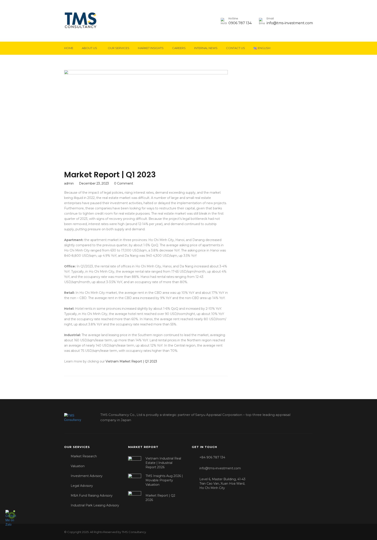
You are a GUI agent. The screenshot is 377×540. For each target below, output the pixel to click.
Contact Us (235, 48)
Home (68, 48)
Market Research (84, 456)
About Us (89, 48)
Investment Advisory (87, 476)
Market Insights (151, 48)
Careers (179, 48)
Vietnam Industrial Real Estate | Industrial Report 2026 (163, 462)
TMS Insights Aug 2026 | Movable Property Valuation (164, 480)
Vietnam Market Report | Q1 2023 (131, 361)
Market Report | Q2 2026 (160, 498)
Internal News (206, 48)
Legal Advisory (82, 486)
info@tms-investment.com (290, 23)
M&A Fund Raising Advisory (92, 495)
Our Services (118, 48)
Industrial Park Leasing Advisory (95, 505)
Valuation (78, 466)
